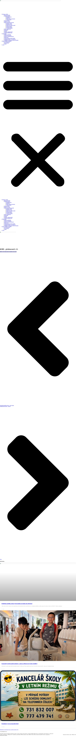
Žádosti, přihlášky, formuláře (6, 41)
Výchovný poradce (9, 28)
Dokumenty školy (7, 201)
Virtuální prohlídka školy (8, 32)
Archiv (3, 44)
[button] (38, 122)
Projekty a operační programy (9, 36)
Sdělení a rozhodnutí (7, 34)
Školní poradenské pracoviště (9, 22)
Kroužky (5, 30)
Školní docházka (7, 20)
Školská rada (6, 37)
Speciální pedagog (9, 27)
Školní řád (8, 17)
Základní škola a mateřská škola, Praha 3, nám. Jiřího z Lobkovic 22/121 (9, 729)
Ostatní (5, 43)
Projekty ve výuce (7, 21)
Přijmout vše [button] (74, 734)
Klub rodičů (6, 215)
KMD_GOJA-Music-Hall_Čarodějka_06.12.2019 (8, 251)
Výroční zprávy (8, 19)
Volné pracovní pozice (7, 35)
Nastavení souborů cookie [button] (67, 734)
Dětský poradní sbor (7, 214)
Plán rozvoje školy (7, 15)
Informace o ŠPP (9, 23)
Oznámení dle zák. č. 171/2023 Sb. (10, 39)
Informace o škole (5, 14)
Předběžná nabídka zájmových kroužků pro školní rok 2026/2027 (17, 603)
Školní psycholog (9, 26)
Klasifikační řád (8, 202)
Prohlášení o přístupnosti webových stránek (11, 40)
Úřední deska (4, 33)
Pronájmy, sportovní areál (8, 31)
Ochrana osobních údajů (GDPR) (9, 38)
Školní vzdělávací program (10, 18)
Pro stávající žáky (7, 227)
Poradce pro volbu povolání (10, 25)
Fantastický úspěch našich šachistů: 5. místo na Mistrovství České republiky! (19, 663)
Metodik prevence (9, 24)
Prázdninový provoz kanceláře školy (10, 723)
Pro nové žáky (6, 228)
